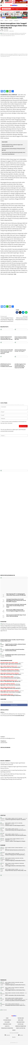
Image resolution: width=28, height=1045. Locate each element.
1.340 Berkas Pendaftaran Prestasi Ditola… (10, 670)
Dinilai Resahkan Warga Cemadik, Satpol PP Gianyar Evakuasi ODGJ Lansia (12, 640)
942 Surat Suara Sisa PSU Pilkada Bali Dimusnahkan (21, 318)
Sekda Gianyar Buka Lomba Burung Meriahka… (16, 835)
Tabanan (12, 676)
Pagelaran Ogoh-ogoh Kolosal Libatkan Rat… (11, 663)
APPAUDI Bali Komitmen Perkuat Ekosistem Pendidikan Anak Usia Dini (6, 365)
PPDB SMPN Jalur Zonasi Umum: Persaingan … (11, 692)
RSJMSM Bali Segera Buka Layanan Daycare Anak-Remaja (15, 655)
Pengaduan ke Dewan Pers (7, 1028)
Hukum (8, 694)
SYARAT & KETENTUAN (20, 1028)
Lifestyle (16, 818)
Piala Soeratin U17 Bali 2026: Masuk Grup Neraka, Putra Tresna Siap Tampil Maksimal (6, 351)
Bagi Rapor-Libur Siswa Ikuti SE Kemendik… (10, 685)
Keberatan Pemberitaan (20, 1026)
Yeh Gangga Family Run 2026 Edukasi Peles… (15, 865)
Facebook (8, 1035)
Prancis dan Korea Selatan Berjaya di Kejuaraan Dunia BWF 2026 (21, 338)
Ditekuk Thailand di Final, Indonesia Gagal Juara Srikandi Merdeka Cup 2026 (6, 338)
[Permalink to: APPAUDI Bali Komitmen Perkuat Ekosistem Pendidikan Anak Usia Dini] (6, 359)
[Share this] (17, 312)
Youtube (21, 1035)
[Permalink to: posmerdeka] (1, 30)
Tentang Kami (21, 1018)
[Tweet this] (20, 312)
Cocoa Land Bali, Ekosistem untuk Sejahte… (10, 678)
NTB (11, 687)
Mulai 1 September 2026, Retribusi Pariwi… (15, 995)
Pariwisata (7, 824)
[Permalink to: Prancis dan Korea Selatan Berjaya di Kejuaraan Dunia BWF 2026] (21, 332)
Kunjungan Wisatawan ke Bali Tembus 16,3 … (15, 1005)
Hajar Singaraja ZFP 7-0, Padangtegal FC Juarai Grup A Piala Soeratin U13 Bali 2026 (16, 594)
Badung (6, 662)
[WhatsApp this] (26, 312)
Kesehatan (20, 998)
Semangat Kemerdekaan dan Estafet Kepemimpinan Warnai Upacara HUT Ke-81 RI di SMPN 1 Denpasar (16, 600)
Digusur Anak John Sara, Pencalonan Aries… (10, 667)
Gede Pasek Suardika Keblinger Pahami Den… (11, 695)
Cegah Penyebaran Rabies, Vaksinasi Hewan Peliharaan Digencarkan (15, 645)
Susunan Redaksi (7, 1020)
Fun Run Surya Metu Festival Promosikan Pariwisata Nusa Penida (14, 650)
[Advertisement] (14, 74)
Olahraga (16, 999)
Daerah (13, 662)
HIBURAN (16, 662)
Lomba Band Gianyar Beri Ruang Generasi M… (15, 830)
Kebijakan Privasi (20, 1022)
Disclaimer (7, 1022)
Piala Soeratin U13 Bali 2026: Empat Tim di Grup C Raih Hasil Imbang (16, 615)
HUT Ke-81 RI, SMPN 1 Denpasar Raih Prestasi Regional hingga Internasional (15, 610)
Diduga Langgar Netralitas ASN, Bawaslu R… (10, 688)
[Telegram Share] (23, 312)
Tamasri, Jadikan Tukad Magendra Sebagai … (15, 841)
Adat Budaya (2, 662)
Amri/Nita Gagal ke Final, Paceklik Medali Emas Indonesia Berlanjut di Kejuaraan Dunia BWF (20, 365)
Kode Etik (7, 1026)
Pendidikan (16, 669)
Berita (10, 662)
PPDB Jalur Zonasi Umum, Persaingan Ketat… (11, 674)
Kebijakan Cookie (7, 1024)
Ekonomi (8, 676)
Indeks (13, 1030)
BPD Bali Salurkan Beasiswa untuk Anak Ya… (15, 850)
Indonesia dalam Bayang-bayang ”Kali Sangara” (20, 350)
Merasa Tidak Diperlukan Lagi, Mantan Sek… (10, 681)
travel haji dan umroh (5, 770)
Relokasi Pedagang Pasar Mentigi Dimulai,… (15, 854)
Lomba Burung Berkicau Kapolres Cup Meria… (15, 819)
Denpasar (8, 666)
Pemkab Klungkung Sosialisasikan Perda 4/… (15, 860)
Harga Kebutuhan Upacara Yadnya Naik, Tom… (16, 870)
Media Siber (20, 1020)
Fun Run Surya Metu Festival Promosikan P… (15, 1000)
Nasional (12, 666)
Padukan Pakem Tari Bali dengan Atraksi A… (15, 825)
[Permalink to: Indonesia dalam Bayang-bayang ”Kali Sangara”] (21, 345)
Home (7, 1018)
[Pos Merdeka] (14, 5)
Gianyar (12, 818)
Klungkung (17, 853)
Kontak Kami (20, 1024)
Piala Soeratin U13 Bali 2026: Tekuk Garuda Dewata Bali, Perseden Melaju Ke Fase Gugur (16, 606)
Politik (15, 666)
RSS (14, 1037)
